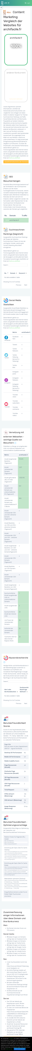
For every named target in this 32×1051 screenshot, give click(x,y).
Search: (5, 265)
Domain (12, 273)
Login (28, 3)
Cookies (11, 1038)
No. (5, 273)
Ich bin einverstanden (20, 1049)
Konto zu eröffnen (14, 158)
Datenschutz (9, 1049)
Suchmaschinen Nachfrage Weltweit (25, 690)
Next (25, 285)
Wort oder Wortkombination (10, 691)
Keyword (22, 273)
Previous (18, 285)
